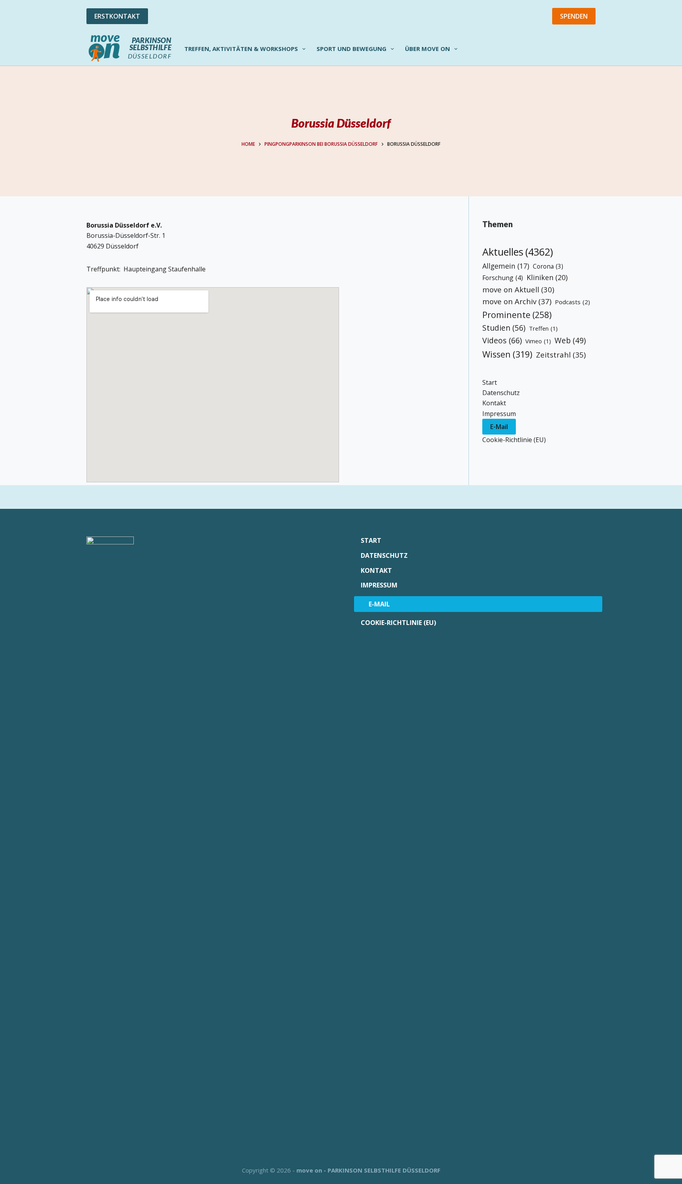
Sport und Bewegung (351, 49)
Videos (502, 340)
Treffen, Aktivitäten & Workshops (241, 49)
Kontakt (494, 403)
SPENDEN (574, 16)
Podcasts (572, 302)
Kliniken (547, 277)
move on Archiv (516, 301)
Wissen (507, 354)
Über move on (427, 49)
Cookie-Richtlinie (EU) (514, 439)
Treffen (543, 328)
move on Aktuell (518, 289)
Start (489, 382)
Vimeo (538, 341)
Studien (503, 327)
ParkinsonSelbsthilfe (150, 44)
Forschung (502, 277)
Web (570, 340)
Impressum (499, 413)
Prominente (517, 314)
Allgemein (505, 266)
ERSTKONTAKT (117, 16)
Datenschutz (501, 392)
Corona (548, 266)
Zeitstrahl (561, 355)
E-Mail (499, 426)
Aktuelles (517, 251)
